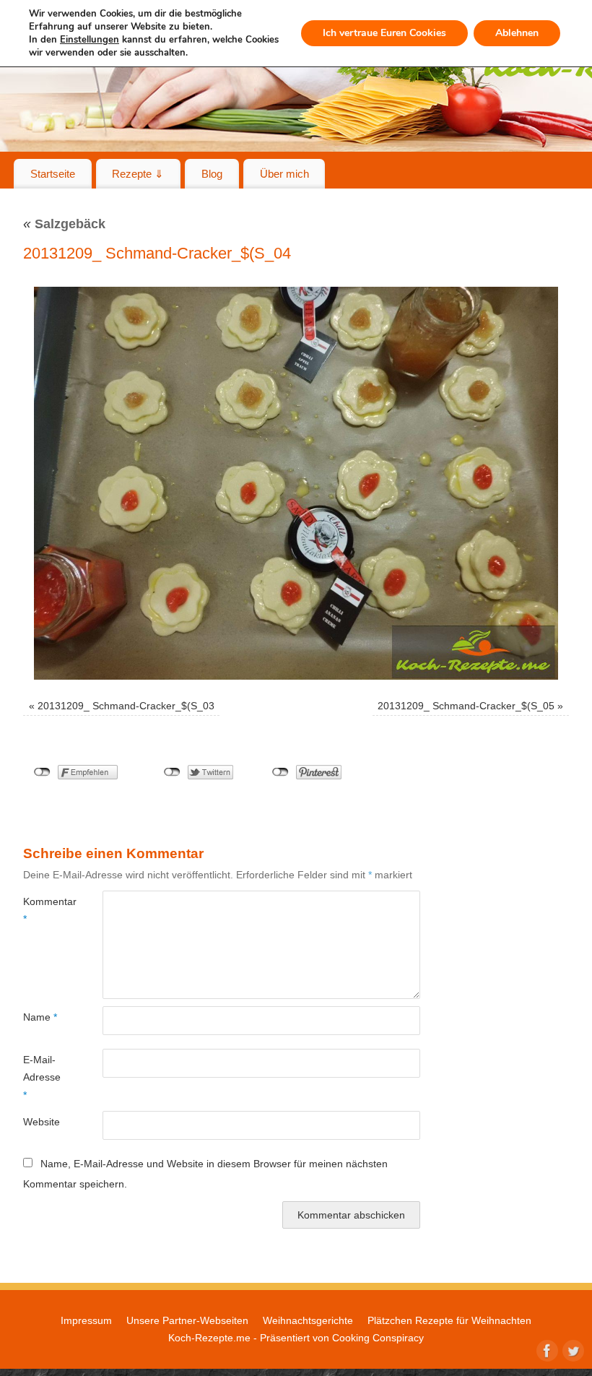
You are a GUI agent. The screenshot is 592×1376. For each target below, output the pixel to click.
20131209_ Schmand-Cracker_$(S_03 (126, 705)
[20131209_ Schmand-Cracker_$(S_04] (296, 483)
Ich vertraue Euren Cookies (384, 33)
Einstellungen (89, 39)
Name (40, 1017)
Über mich (284, 174)
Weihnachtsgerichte (308, 1320)
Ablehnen (517, 33)
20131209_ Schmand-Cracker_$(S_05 (466, 705)
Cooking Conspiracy (378, 1337)
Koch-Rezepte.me (209, 1337)
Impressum (86, 1320)
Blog (211, 174)
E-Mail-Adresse (42, 1077)
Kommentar (43, 910)
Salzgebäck (64, 224)
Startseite (52, 174)
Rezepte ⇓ (138, 174)
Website (41, 1122)
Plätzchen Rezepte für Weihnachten (449, 1320)
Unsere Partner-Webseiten (187, 1320)
